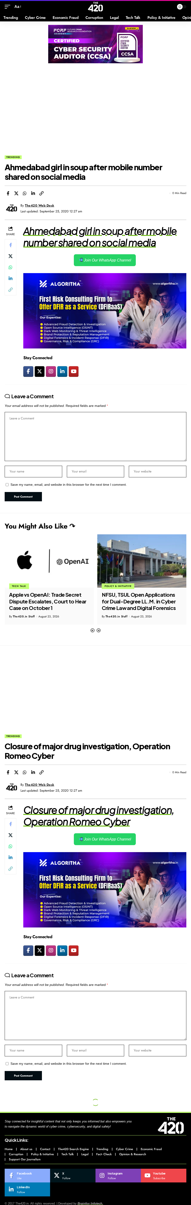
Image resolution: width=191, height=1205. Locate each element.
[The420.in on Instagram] (51, 371)
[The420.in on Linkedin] (62, 371)
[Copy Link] (41, 193)
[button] (92, 630)
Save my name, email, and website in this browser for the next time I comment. (68, 484)
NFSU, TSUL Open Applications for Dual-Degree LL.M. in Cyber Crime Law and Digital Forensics (46, 601)
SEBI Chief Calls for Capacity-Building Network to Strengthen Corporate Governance (139, 601)
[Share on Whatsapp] (24, 193)
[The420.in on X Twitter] (40, 371)
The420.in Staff (24, 616)
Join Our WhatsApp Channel (107, 260)
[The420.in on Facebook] (28, 371)
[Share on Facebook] (8, 193)
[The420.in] (95, 6)
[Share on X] (16, 193)
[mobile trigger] (9, 6)
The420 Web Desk (39, 205)
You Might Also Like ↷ (40, 526)
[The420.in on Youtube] (74, 371)
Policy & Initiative (25, 586)
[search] (169, 6)
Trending (13, 157)
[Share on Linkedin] (33, 193)
